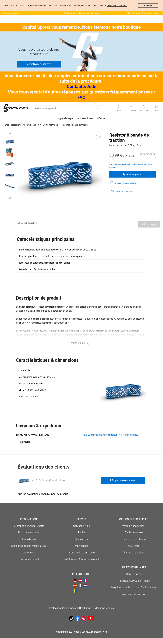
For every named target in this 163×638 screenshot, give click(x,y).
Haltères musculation (134, 539)
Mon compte (81, 539)
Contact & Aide (81, 86)
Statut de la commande (81, 552)
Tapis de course (134, 532)
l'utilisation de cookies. (117, 5)
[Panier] (156, 107)
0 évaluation (151, 157)
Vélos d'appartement (133, 525)
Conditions (85, 608)
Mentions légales (104, 608)
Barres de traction (134, 552)
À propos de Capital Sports (29, 525)
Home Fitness (134, 574)
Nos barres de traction (133, 594)
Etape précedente (13, 125)
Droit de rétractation (29, 532)
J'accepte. (148, 5)
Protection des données (62, 608)
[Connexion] (131, 107)
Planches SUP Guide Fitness (134, 580)
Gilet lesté (133, 545)
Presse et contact (29, 559)
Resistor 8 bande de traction (75, 125)
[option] (9, 141)
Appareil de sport (31, 125)
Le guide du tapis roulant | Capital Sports (133, 587)
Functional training (51, 125)
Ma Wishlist (81, 545)
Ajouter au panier (132, 174)
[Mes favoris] (143, 107)
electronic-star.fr (39, 64)
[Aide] (118, 107)
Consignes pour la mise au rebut (29, 545)
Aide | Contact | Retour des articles (143, 13)
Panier (81, 532)
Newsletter (29, 552)
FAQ (81, 97)
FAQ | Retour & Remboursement (81, 559)
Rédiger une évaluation (123, 480)
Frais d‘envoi (29, 539)
